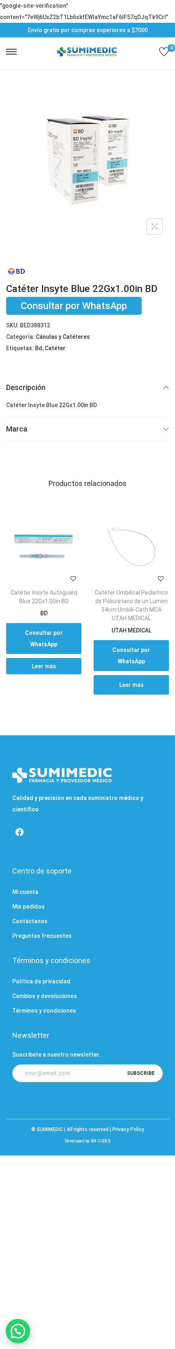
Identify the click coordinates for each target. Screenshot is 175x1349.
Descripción (26, 387)
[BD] (16, 271)
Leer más (44, 666)
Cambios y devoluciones (44, 996)
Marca (16, 429)
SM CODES (100, 1141)
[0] (164, 52)
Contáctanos (30, 921)
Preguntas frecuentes (42, 936)
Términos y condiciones (44, 1010)
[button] (73, 578)
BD (44, 613)
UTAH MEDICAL (131, 630)
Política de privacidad (41, 981)
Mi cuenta (25, 892)
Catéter (55, 348)
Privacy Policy (128, 1129)
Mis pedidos (28, 906)
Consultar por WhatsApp (74, 306)
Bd (38, 348)
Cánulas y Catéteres (63, 336)
